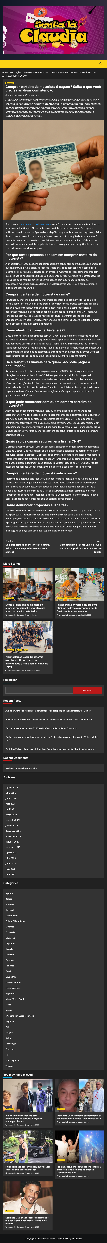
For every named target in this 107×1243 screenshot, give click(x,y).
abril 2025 (10, 874)
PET (7, 1027)
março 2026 (11, 814)
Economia (10, 932)
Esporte (9, 949)
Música (25, 650)
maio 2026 (10, 803)
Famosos (70, 598)
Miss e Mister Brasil (14, 999)
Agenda (9, 893)
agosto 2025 (11, 852)
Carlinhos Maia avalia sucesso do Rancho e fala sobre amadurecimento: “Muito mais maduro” (49, 749)
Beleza (8, 899)
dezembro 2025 (13, 831)
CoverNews (62, 1238)
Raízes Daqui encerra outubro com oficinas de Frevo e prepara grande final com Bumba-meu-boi (77, 608)
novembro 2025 (13, 836)
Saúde (8, 1038)
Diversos (9, 926)
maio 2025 (10, 869)
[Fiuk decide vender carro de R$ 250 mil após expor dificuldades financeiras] (28, 1146)
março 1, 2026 (32, 615)
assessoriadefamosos (16, 95)
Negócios (10, 1021)
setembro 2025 (12, 847)
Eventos (9, 960)
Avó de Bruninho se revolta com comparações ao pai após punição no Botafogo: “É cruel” (48, 710)
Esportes (9, 954)
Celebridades (11, 915)
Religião (9, 1032)
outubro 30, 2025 (84, 615)
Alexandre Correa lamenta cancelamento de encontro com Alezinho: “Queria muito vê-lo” (48, 719)
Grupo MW (10, 977)
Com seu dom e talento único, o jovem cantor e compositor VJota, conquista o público (80, 546)
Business (9, 904)
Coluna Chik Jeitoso (15, 921)
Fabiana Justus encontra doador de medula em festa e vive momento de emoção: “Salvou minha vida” (51, 739)
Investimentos (12, 988)
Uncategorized (12, 1060)
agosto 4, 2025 (33, 95)
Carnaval (9, 910)
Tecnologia (10, 1043)
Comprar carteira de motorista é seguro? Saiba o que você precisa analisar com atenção (27, 546)
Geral (78, 598)
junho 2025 (10, 863)
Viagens (9, 1066)
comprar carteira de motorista (35, 224)
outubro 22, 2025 (33, 671)
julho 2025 (10, 858)
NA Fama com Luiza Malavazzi (19, 1016)
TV (6, 1054)
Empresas (10, 943)
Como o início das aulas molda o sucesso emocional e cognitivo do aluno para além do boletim (25, 608)
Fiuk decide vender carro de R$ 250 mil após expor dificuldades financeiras (41, 728)
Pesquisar (10, 679)
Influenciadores (13, 982)
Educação (10, 83)
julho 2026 (10, 793)
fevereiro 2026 (12, 820)
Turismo (9, 1049)
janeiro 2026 (11, 825)
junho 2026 (10, 798)
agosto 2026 (11, 787)
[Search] (100, 63)
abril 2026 (10, 809)
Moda (8, 1004)
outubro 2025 (12, 841)
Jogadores (10, 993)
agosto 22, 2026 (33, 1125)
